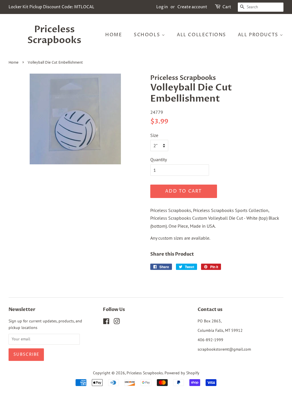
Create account (192, 7)
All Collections (201, 35)
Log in (162, 7)
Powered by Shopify (182, 372)
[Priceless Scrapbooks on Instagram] (116, 322)
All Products (259, 35)
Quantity (158, 159)
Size (154, 135)
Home (113, 35)
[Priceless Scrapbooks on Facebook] (106, 322)
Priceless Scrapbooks (54, 35)
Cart (226, 7)
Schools (148, 35)
